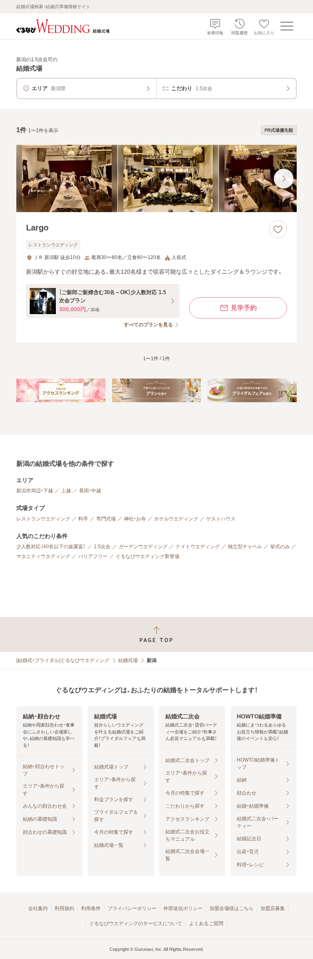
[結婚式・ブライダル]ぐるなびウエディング (62, 660)
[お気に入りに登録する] (278, 229)
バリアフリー (93, 556)
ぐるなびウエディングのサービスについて (135, 923)
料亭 (83, 519)
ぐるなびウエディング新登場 (147, 556)
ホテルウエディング (176, 519)
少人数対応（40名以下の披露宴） (51, 546)
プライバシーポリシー (132, 908)
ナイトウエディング (198, 546)
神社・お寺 (135, 519)
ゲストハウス (221, 519)
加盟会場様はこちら (231, 908)
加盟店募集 (272, 908)
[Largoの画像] (156, 178)
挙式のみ (280, 546)
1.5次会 (102, 546)
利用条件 (91, 908)
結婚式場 (128, 660)
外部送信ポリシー (183, 908)
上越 (66, 491)
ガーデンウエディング (143, 546)
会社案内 (38, 908)
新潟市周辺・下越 (34, 491)
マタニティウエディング (43, 556)
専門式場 (106, 519)
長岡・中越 (90, 491)
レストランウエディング (43, 519)
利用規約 (64, 908)
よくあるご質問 (206, 923)
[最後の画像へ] (283, 178)
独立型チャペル (245, 546)
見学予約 (244, 307)
